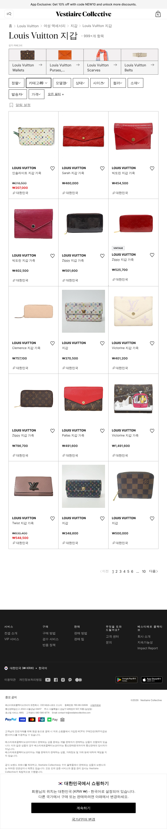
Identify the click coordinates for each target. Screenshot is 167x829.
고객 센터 (112, 636)
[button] (158, 14)
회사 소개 (143, 636)
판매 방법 (80, 633)
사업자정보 (95, 705)
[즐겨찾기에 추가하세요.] (52, 168)
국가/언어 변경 (83, 819)
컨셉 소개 (10, 633)
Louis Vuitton (28, 26)
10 (144, 571)
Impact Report (147, 648)
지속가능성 (145, 642)
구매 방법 (49, 633)
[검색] (8, 14)
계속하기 (83, 808)
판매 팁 (79, 639)
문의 (109, 642)
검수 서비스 (51, 639)
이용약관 (10, 679)
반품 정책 (49, 645)
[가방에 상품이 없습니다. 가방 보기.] (158, 14)
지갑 (73, 25)
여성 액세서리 (55, 25)
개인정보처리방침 (30, 679)
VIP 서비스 (11, 639)
